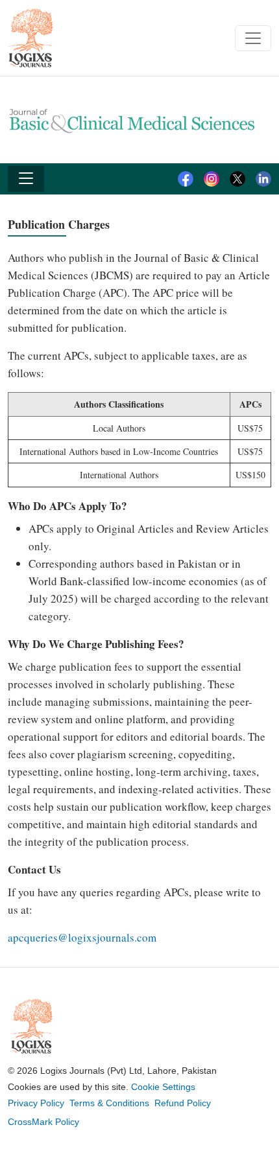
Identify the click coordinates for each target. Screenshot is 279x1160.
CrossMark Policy (43, 1122)
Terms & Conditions (109, 1103)
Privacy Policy (36, 1103)
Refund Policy (182, 1103)
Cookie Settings (163, 1087)
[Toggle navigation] (253, 38)
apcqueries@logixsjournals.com (82, 937)
